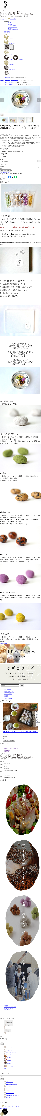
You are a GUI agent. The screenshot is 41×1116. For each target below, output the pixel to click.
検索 (2, 1044)
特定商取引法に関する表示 (10, 1007)
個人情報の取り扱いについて (12, 1095)
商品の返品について (4, 172)
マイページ (4, 19)
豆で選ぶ (10, 22)
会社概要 (6, 1005)
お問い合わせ (12, 69)
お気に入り (11, 64)
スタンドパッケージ (12, 27)
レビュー (11, 38)
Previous (2, 100)
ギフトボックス (7, 31)
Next (39, 100)
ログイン (11, 59)
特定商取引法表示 (10, 1093)
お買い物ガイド (7, 1009)
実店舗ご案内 (7, 750)
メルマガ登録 (13, 18)
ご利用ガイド (12, 43)
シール (2, 159)
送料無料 (10, 28)
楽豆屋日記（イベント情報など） (11, 748)
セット (15, 84)
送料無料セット (14, 80)
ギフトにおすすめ (8, 693)
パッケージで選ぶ (12, 25)
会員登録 (8, 1090)
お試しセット (7, 32)
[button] (1, 722)
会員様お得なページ (8, 691)
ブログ (10, 54)
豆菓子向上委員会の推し (13, 29)
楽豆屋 (1, 77)
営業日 (11, 49)
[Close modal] (1, 179)
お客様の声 (6, 751)
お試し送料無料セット (9, 689)
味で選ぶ (10, 24)
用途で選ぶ (7, 77)
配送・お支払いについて (11, 1084)
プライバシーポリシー (9, 1008)
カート (10, 74)
